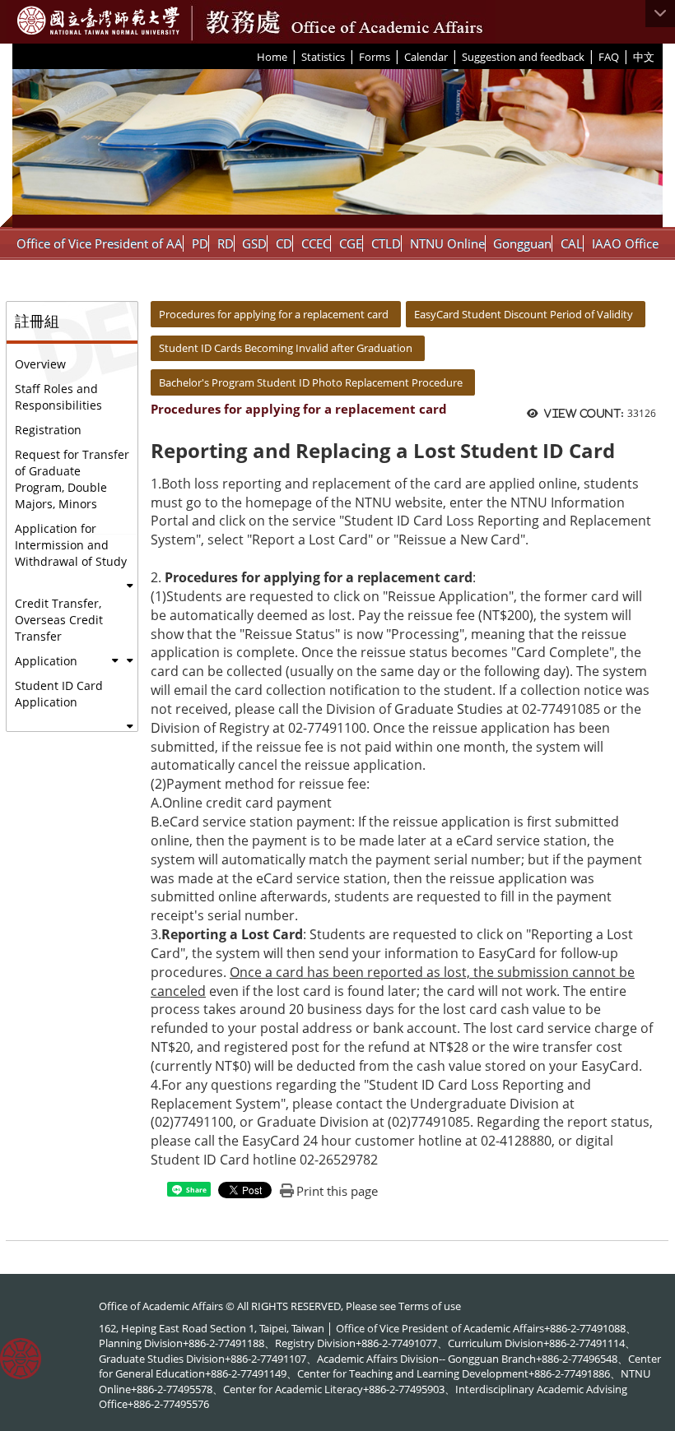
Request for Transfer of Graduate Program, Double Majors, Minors (72, 479)
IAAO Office (625, 243)
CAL (572, 243)
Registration (48, 430)
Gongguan (522, 243)
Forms (374, 56)
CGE (350, 243)
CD (284, 243)
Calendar (426, 56)
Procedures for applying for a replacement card (274, 314)
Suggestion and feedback (523, 56)
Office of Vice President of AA (99, 243)
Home (272, 56)
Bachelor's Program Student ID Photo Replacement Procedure (311, 382)
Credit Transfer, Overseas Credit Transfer (59, 619)
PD (200, 243)
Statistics (323, 56)
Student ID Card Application (59, 694)
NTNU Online (447, 243)
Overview (40, 364)
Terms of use (429, 1306)
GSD (254, 243)
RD (225, 243)
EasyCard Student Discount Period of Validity (523, 314)
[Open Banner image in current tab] (337, 148)
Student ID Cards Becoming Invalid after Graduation (285, 347)
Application (46, 661)
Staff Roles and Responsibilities (58, 397)
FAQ (608, 56)
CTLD (386, 243)
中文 (643, 56)
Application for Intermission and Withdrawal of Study (71, 545)
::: (250, 56)
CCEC (315, 243)
